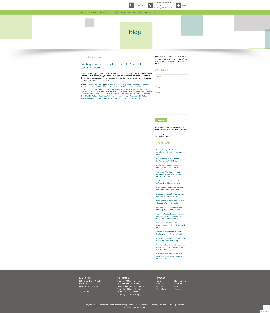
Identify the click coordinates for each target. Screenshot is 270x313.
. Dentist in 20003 (113, 85)
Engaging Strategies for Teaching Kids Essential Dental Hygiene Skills (170, 195)
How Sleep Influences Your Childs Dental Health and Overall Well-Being (171, 239)
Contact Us (186, 5)
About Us (91, 12)
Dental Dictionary (150, 304)
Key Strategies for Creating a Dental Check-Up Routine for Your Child (169, 208)
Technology (113, 12)
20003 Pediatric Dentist (106, 87)
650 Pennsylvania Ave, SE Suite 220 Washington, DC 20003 (164, 5)
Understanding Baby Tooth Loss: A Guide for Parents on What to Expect (171, 160)
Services (102, 12)
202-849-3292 (140, 5)
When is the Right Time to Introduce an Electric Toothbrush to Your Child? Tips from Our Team (170, 247)
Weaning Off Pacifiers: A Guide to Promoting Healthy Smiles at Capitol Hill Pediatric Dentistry (170, 174)
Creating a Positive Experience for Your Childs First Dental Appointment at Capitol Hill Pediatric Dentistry (170, 216)
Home (83, 12)
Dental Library (134, 304)
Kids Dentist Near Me (132, 91)
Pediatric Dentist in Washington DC (128, 96)
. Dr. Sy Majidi (126, 85)
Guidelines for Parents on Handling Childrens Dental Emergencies (169, 166)
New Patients (125, 12)
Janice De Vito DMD (116, 91)
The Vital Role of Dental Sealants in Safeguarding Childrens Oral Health (169, 182)
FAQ (144, 307)
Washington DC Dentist (106, 98)
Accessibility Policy (132, 307)
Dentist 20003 (98, 89)
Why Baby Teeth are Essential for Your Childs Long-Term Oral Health (170, 202)
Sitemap (180, 304)
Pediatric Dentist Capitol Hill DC (100, 93)
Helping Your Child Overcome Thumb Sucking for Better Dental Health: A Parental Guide (169, 256)
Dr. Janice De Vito (130, 89)
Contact (153, 12)
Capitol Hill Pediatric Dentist (126, 87)
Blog (145, 12)
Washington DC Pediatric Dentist (128, 98)
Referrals (136, 12)
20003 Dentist (92, 87)
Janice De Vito (104, 91)
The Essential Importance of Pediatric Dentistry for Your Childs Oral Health (169, 233)
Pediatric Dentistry (94, 85)
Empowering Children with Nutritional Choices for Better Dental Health (170, 188)
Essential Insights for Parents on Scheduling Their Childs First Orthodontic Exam (171, 152)
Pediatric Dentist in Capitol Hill (124, 93)
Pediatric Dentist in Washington (103, 96)
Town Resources (167, 304)
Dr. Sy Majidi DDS (91, 91)
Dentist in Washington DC (113, 89)
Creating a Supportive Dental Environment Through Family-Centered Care (170, 225)
